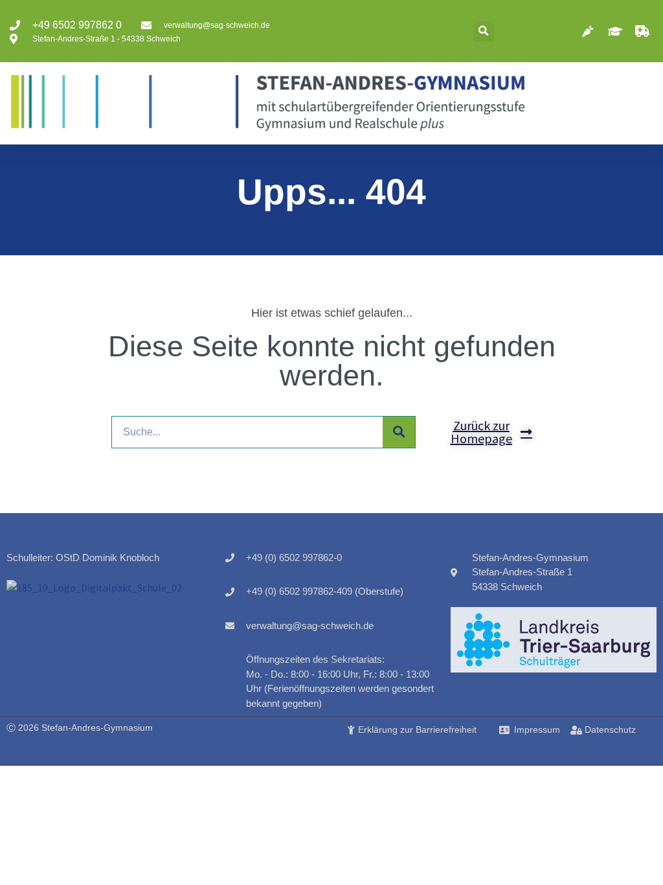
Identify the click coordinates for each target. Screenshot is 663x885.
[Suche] (399, 432)
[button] (484, 31)
